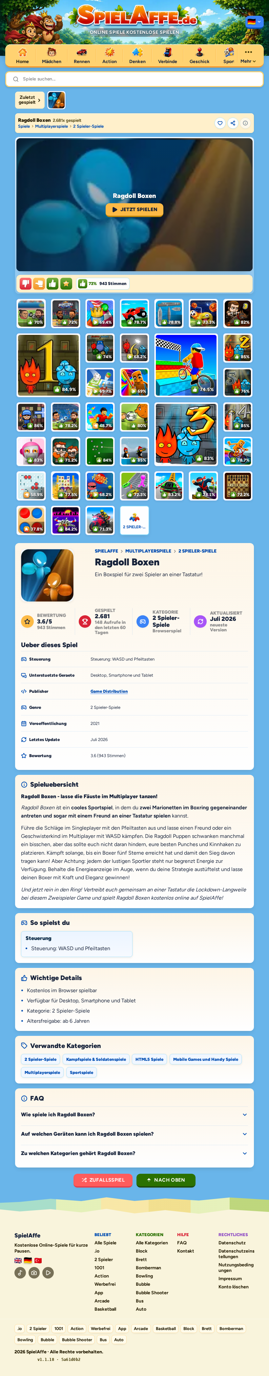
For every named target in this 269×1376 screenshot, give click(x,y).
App (98, 1293)
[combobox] (139, 79)
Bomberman (148, 1268)
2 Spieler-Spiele (88, 126)
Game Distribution (109, 691)
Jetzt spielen (139, 209)
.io (96, 1251)
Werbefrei (105, 1284)
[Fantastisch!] (52, 284)
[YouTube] (48, 1272)
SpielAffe (106, 551)
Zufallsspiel (107, 1180)
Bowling (144, 1276)
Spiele (24, 126)
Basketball (105, 1309)
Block (142, 1251)
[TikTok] (20, 1272)
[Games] (18, 1260)
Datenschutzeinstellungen (236, 1254)
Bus (140, 1301)
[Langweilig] (25, 284)
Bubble (143, 1284)
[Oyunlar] (38, 1260)
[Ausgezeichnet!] (66, 284)
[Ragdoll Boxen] (56, 100)
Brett (141, 1259)
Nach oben (169, 1180)
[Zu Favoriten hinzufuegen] (220, 123)
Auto (141, 1309)
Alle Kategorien (152, 1243)
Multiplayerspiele (51, 126)
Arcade (102, 1301)
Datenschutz (232, 1243)
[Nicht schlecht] (39, 284)
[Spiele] (254, 22)
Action (101, 1276)
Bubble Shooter (152, 1293)
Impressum (230, 1278)
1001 (99, 1268)
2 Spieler (103, 1259)
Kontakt (185, 1251)
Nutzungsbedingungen (236, 1267)
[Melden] (245, 123)
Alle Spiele (105, 1243)
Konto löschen (233, 1287)
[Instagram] (34, 1272)
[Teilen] (232, 123)
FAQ (182, 1243)
